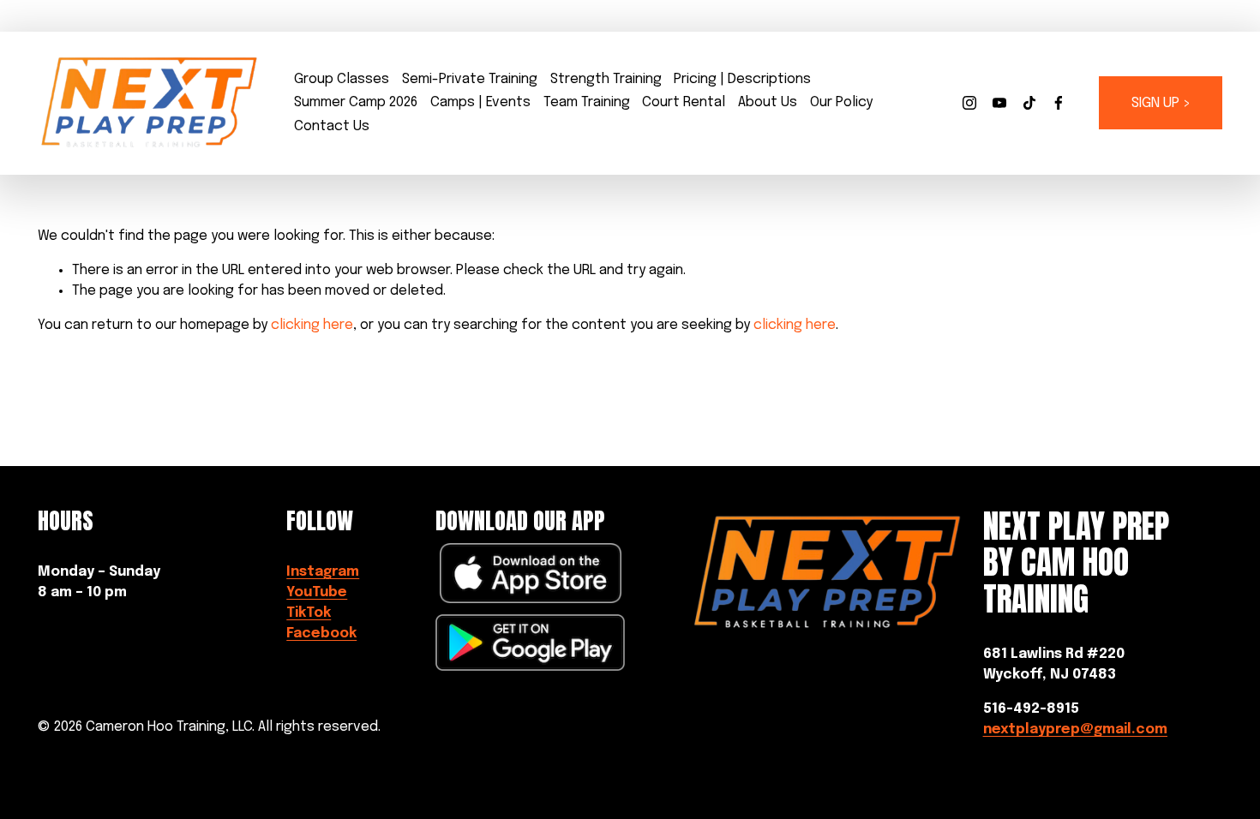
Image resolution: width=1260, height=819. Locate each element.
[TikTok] (1029, 102)
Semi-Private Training (469, 79)
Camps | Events (480, 102)
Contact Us (331, 126)
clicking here (312, 325)
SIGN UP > (1161, 103)
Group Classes (341, 79)
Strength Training (606, 79)
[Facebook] (1058, 102)
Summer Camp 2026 (355, 102)
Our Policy (841, 102)
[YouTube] (999, 102)
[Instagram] (969, 102)
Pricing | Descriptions (742, 79)
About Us (767, 102)
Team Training (586, 102)
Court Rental (683, 102)
